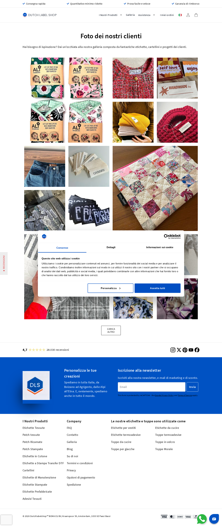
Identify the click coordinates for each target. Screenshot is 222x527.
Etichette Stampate (35, 484)
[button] (66, 100)
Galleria (72, 442)
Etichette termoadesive (126, 435)
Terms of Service (185, 395)
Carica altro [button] (111, 330)
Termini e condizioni (80, 463)
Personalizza (109, 288)
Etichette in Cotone (35, 456)
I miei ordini (167, 15)
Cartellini (28, 470)
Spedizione (74, 484)
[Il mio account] (188, 15)
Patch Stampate (33, 449)
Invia (192, 387)
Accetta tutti (157, 288)
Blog (70, 449)
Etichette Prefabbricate (37, 492)
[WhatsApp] (202, 519)
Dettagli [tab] (111, 247)
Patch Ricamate (32, 442)
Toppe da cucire (121, 442)
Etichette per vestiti (123, 428)
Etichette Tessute (34, 428)
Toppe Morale (164, 449)
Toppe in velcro (165, 442)
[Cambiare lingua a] (180, 15)
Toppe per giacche (122, 449)
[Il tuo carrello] (196, 15)
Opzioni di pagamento (81, 477)
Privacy (71, 470)
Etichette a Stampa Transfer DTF (43, 463)
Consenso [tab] (62, 247)
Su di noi (72, 456)
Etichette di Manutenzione (39, 477)
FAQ (69, 428)
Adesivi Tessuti (32, 499)
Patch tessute (31, 435)
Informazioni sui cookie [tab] (159, 247)
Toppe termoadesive (168, 435)
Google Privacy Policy (164, 395)
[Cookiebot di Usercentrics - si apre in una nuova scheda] (166, 236)
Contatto (72, 435)
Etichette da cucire (167, 428)
